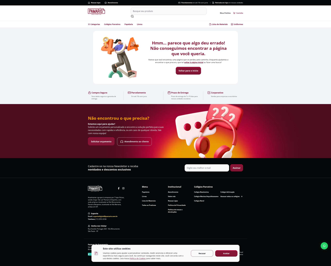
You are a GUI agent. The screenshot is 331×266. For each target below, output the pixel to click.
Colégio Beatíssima (201, 192)
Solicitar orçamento (101, 141)
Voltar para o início (188, 70)
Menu (145, 186)
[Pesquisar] (132, 16)
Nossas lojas (95, 3)
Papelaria (129, 24)
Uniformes (238, 24)
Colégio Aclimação (227, 192)
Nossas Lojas (173, 201)
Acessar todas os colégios (230, 196)
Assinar (236, 167)
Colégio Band (199, 201)
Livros (139, 24)
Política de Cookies (138, 258)
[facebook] (118, 188)
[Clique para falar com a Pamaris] (324, 245)
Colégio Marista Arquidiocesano (206, 196)
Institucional (174, 186)
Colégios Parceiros (112, 24)
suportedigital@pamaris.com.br (105, 216)
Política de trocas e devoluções (175, 210)
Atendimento (113, 3)
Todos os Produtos (149, 205)
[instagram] (123, 188)
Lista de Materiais (220, 24)
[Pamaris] (95, 188)
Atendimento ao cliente (136, 141)
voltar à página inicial (193, 62)
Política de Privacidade (177, 205)
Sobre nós (171, 196)
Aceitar (226, 253)
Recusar (202, 253)
